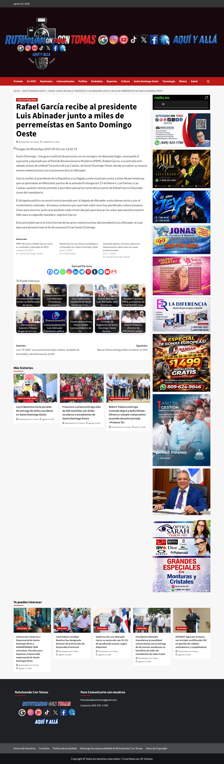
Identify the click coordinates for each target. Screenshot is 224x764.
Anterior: (47, 350)
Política (82, 81)
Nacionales (46, 81)
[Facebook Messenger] (101, 272)
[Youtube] (107, 272)
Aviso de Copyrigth (156, 748)
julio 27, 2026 (140, 427)
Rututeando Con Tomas (29, 142)
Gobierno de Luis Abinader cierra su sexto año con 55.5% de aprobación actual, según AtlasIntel (112, 642)
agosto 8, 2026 (48, 419)
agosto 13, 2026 (104, 654)
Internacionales (65, 81)
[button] (208, 81)
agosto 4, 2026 (94, 423)
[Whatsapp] (63, 272)
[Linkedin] (75, 272)
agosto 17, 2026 (25, 668)
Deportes (112, 81)
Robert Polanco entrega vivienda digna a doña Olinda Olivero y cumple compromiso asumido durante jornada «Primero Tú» (127, 414)
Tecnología (169, 81)
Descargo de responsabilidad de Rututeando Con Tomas (111, 748)
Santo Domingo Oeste (146, 81)
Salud (194, 81)
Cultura (125, 81)
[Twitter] (56, 272)
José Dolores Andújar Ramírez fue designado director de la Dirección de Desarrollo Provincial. (70, 642)
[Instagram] (69, 272)
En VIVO (31, 81)
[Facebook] (50, 272)
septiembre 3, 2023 (51, 142)
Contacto (44, 748)
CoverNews (128, 758)
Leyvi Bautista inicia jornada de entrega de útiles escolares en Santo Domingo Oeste (34, 411)
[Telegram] (82, 272)
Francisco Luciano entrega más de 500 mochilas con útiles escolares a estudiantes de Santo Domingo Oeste (81, 413)
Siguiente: (122, 348)
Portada (18, 81)
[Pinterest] (88, 272)
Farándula (96, 81)
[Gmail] (114, 272)
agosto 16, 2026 (65, 654)
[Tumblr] (95, 272)
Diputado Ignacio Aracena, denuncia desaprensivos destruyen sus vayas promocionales (121, 247)
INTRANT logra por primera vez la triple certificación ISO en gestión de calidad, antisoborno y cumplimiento (191, 642)
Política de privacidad (65, 748)
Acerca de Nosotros (25, 748)
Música (183, 81)
